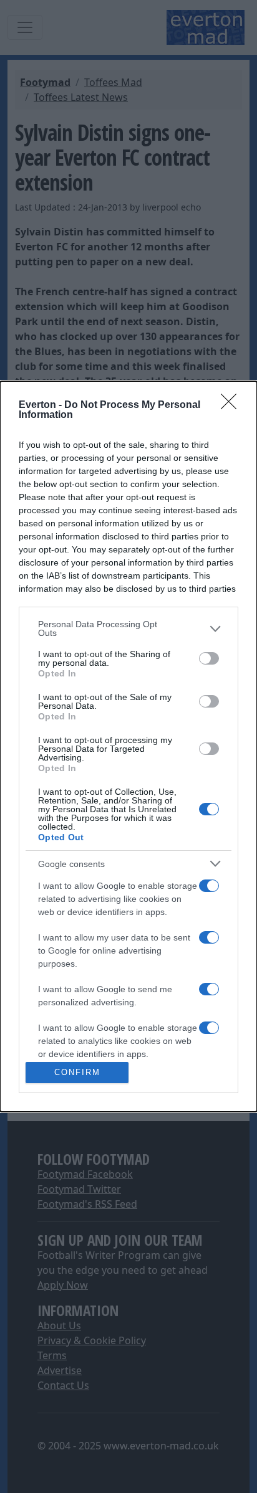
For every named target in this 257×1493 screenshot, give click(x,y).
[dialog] (128, 746)
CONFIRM (77, 1072)
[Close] (233, 405)
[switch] (209, 658)
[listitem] (128, 628)
